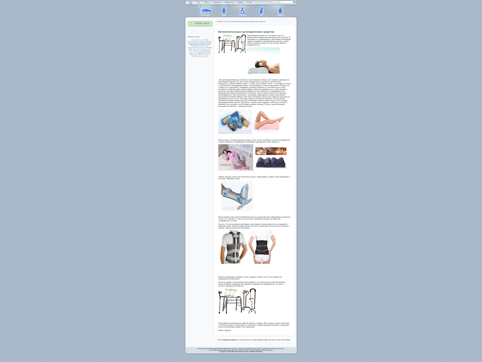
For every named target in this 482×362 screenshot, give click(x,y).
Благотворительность (198, 56)
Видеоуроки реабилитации (200, 44)
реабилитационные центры (196, 47)
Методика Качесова (197, 40)
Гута (195, 53)
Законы (207, 51)
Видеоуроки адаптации (196, 42)
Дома (202, 51)
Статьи (206, 2)
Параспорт (196, 51)
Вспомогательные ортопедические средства (246, 31)
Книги (200, 54)
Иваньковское (203, 45)
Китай (195, 49)
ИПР (190, 51)
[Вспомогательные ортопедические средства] (232, 52)
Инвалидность (206, 49)
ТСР (206, 40)
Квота (199, 49)
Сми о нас (205, 54)
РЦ (198, 2)
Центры (200, 53)
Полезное (217, 2)
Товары (240, 2)
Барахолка (229, 2)
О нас (249, 2)
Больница (195, 45)
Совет (191, 53)
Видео (208, 42)
